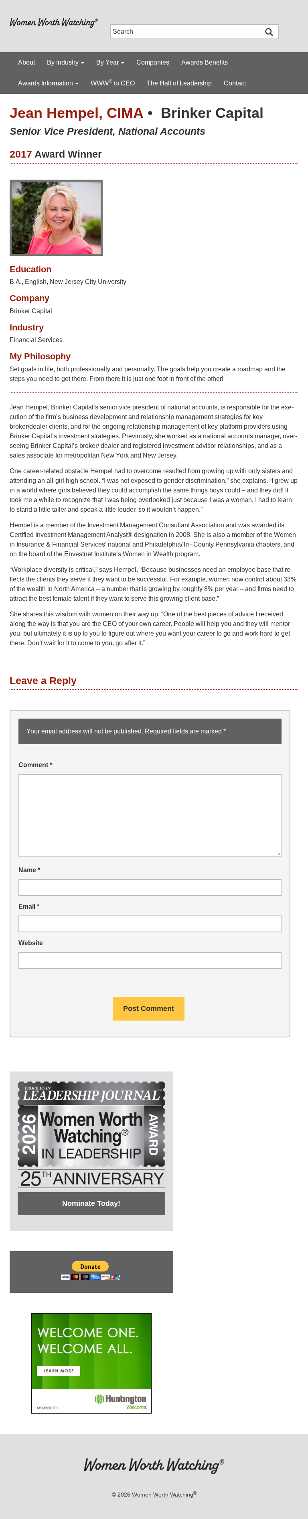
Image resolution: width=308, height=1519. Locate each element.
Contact (235, 83)
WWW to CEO (113, 83)
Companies (152, 62)
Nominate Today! (91, 1203)
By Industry (63, 62)
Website (30, 943)
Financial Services (36, 339)
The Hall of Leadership (179, 83)
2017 (21, 154)
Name (29, 870)
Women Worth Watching (162, 1494)
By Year (108, 62)
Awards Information (46, 83)
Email (28, 906)
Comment (35, 765)
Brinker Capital (212, 113)
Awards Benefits (204, 62)
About (26, 62)
